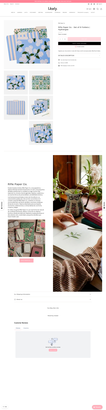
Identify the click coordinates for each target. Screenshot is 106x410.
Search (12, 4)
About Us (6, 4)
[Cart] (101, 9)
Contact (17, 4)
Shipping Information (23, 294)
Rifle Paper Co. (61, 23)
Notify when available (79, 43)
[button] (13, 12)
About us (19, 299)
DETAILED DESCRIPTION (66, 55)
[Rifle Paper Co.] (26, 238)
